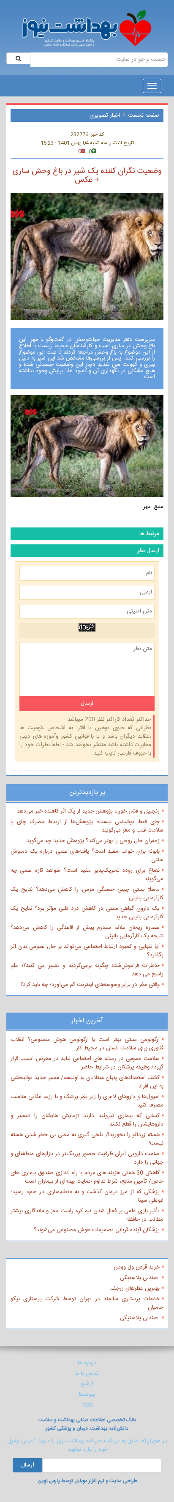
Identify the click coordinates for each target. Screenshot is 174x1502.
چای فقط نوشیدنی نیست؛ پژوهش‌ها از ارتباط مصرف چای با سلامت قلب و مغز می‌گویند (87, 826)
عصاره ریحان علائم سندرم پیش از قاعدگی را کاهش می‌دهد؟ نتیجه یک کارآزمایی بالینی (87, 932)
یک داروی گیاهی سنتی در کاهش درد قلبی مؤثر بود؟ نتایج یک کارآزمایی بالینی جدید (87, 913)
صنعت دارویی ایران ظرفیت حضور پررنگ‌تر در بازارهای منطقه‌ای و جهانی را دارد (87, 1158)
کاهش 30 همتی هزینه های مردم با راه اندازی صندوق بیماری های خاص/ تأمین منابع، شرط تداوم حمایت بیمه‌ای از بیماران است (87, 1177)
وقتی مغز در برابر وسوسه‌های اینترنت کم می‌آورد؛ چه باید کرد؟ (90, 984)
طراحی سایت (123, 1481)
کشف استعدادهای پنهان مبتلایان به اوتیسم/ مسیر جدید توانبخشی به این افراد (87, 1082)
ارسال (27, 1465)
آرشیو (87, 1384)
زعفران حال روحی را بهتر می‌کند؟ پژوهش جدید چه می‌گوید (93, 841)
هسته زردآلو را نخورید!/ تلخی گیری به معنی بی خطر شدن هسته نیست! (87, 1139)
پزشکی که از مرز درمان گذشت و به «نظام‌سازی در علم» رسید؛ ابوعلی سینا (87, 1196)
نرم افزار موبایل (89, 1481)
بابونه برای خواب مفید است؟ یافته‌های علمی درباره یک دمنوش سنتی (87, 856)
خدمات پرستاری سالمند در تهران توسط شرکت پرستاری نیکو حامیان (87, 1303)
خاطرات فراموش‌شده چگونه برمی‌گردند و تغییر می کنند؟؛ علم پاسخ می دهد (87, 970)
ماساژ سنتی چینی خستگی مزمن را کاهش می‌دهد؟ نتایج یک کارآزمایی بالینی (87, 894)
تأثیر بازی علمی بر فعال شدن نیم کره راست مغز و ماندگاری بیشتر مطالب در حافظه (87, 1215)
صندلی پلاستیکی (140, 1277)
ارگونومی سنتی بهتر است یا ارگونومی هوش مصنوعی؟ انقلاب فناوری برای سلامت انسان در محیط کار (87, 1044)
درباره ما (87, 1363)
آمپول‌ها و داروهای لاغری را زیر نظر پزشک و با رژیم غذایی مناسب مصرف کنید (87, 1101)
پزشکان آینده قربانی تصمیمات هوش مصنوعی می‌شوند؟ (97, 1230)
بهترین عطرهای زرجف (135, 1288)
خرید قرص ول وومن (137, 1267)
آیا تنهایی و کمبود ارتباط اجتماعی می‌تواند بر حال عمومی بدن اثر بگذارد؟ (87, 951)
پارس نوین (49, 1481)
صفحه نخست (143, 115)
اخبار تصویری (105, 115)
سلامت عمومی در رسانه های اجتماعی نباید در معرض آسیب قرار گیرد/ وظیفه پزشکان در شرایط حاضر (87, 1063)
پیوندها (87, 1394)
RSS (87, 1405)
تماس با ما (87, 1373)
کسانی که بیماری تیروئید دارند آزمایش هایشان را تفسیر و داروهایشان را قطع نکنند (87, 1120)
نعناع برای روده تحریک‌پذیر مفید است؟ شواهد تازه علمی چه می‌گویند (87, 875)
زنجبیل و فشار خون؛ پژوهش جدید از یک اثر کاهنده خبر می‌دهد (88, 811)
